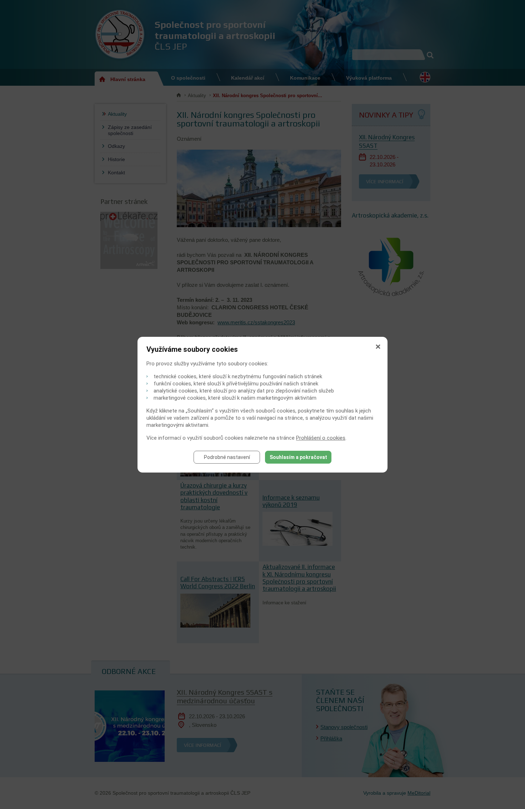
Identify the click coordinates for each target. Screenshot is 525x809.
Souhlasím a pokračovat (298, 457)
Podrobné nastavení (227, 457)
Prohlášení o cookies (320, 438)
